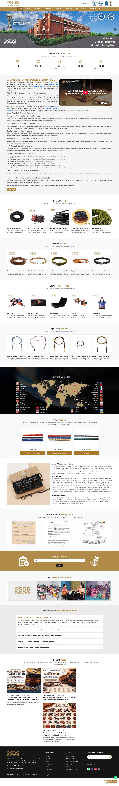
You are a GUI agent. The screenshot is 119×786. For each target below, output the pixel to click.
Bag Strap (10, 313)
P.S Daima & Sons (14, 695)
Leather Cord (53, 84)
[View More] (17, 217)
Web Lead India (52, 775)
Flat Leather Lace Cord (35, 228)
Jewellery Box (54, 313)
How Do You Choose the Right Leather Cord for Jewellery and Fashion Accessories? (59, 699)
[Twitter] (99, 769)
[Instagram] (95, 769)
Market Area (49, 769)
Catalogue (58, 8)
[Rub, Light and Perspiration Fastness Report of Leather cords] (59, 533)
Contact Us (92, 8)
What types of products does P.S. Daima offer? (35, 617)
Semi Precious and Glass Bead (80, 356)
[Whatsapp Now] (115, 777)
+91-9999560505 (14, 765)
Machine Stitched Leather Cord (59, 228)
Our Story (27, 8)
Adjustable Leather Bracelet (16, 271)
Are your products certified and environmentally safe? (38, 630)
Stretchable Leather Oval (59, 453)
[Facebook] (92, 769)
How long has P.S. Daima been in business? (34, 647)
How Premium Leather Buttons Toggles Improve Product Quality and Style (57, 734)
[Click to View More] (59, 591)
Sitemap (48, 766)
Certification (68, 8)
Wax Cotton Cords (71, 759)
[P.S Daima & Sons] (13, 3)
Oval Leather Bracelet (99, 271)
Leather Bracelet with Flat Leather (59, 271)
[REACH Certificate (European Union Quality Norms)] (24, 533)
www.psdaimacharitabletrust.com (33, 175)
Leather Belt (69, 764)
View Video (33, 449)
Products (37, 8)
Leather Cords (70, 756)
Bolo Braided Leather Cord (15, 228)
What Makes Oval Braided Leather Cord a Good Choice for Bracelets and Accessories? (23, 699)
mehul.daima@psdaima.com (17, 768)
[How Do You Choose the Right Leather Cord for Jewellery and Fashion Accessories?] (59, 680)
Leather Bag (96, 313)
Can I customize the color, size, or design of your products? (40, 635)
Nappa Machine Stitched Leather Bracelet (81, 271)
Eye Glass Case (33, 313)
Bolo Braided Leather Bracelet (37, 271)
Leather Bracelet (39, 86)
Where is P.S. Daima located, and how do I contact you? (38, 641)
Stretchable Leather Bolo (33, 453)
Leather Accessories (72, 761)
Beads (68, 766)
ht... (44, 702)
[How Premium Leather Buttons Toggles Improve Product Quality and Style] (59, 715)
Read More (11, 189)
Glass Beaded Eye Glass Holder (17, 356)
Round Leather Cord (98, 228)
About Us (48, 759)
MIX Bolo (86, 453)
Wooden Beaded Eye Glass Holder (102, 356)
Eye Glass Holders (71, 769)
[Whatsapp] (88, 769)
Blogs (76, 8)
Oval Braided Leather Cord (79, 228)
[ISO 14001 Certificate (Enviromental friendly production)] (95, 533)
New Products (48, 8)
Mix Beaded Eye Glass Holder (59, 356)
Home (20, 8)
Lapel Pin (73, 313)
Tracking (83, 8)
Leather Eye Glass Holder (36, 356)
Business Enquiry (111, 781)
